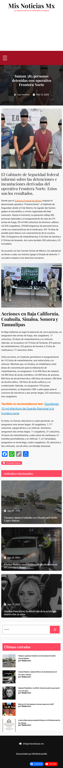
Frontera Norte (13, 463)
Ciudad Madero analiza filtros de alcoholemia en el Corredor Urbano (30, 566)
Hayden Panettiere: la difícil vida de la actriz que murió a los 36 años (30, 613)
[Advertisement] (31, 33)
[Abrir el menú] (5, 58)
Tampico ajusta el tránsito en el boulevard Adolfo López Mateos (31, 519)
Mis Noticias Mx (31, 5)
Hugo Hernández (23, 94)
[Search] (55, 629)
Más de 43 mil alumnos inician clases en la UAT (36, 704)
